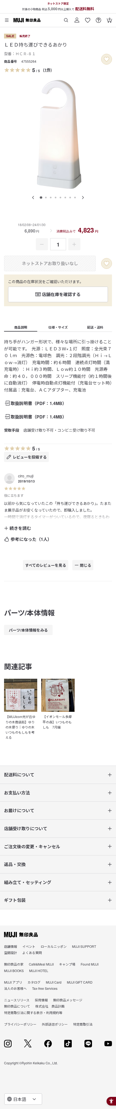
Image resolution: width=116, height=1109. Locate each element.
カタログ (34, 982)
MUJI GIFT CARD (80, 982)
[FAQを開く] (98, 18)
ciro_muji (25, 475)
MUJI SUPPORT (84, 946)
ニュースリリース (16, 1000)
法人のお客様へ (15, 988)
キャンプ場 (67, 964)
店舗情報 (10, 946)
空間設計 (10, 952)
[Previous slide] (33, 197)
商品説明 (20, 327)
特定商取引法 (83, 1024)
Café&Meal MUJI (41, 964)
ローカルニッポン (54, 946)
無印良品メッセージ (67, 1000)
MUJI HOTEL (38, 970)
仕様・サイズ (58, 327)
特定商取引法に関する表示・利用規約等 (33, 1012)
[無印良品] (21, 934)
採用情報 (41, 1000)
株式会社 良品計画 (49, 1006)
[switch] (106, 59)
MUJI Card (54, 982)
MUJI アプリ (13, 982)
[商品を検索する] (66, 18)
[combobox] (23, 1099)
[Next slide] (83, 197)
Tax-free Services (44, 988)
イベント (28, 946)
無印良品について (17, 1006)
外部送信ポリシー (55, 1024)
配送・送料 (95, 327)
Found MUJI (89, 964)
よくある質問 (32, 952)
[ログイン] (77, 18)
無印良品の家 (13, 964)
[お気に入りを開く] (87, 18)
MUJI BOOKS (14, 970)
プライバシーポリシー (20, 1024)
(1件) (47, 69)
